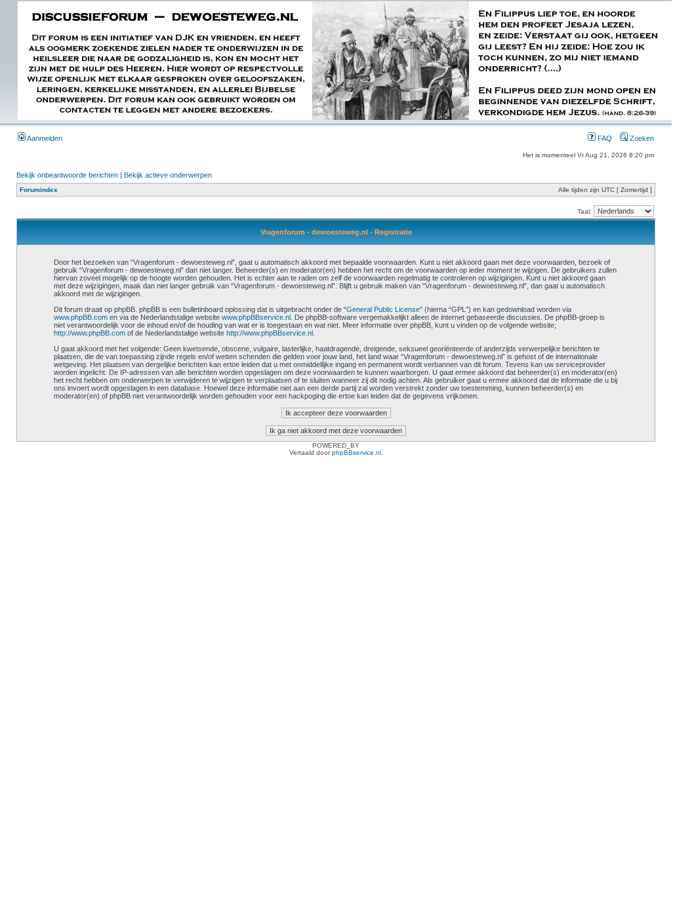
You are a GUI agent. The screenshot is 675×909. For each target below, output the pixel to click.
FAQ (604, 138)
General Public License (383, 309)
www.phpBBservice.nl (256, 317)
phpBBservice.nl (356, 452)
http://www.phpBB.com (89, 333)
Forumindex (39, 189)
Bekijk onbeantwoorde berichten (67, 175)
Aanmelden (44, 138)
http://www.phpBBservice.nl (269, 333)
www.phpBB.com (81, 317)
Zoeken (641, 138)
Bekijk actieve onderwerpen (168, 175)
